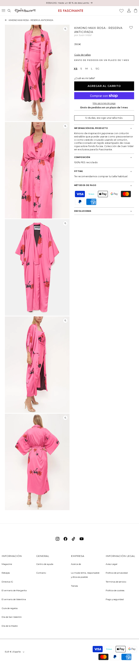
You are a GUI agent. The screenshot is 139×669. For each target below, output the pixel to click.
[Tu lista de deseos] (121, 11)
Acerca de (76, 564)
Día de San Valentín (12, 617)
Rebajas (6, 572)
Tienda (74, 585)
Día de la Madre (10, 625)
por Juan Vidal (83, 35)
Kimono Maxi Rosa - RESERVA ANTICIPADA (31, 20)
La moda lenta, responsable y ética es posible (85, 574)
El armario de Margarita (14, 590)
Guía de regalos (10, 608)
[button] (3, 10)
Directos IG (7, 581)
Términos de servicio (116, 581)
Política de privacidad (117, 572)
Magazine (7, 564)
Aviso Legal (111, 564)
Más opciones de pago (104, 103)
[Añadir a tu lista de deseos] (129, 29)
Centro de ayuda (44, 564)
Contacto (41, 572)
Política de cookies (115, 590)
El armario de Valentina (14, 599)
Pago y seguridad (115, 599)
